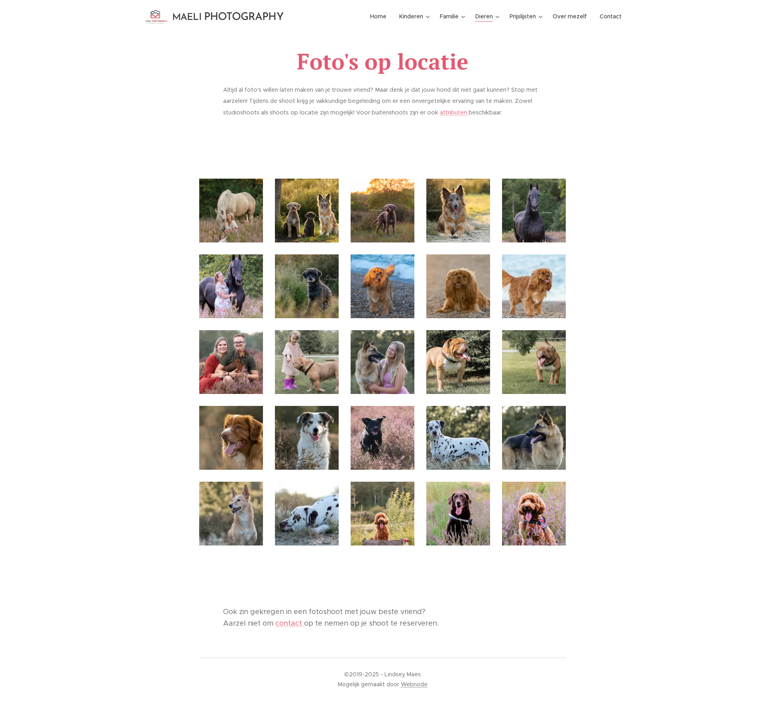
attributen (454, 112)
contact (289, 623)
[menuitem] (380, 16)
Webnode (414, 684)
